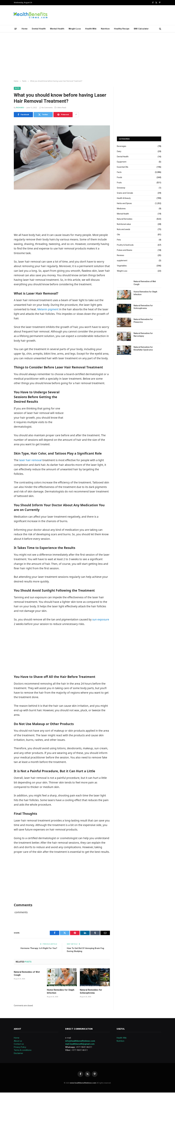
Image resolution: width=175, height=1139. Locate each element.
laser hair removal (30, 460)
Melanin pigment (48, 309)
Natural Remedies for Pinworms (143, 320)
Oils (118, 234)
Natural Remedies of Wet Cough (27, 973)
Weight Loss (75, 28)
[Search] (160, 29)
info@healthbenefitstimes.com (80, 1041)
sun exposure (100, 619)
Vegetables (122, 266)
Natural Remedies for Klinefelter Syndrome (143, 348)
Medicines (121, 208)
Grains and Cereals (125, 193)
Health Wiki (90, 28)
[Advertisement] (87, 56)
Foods (119, 177)
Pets (119, 240)
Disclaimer (18, 1053)
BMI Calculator (141, 28)
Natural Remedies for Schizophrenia (91, 991)
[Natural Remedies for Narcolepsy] (124, 336)
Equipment (121, 162)
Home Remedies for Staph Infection (60, 991)
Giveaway (121, 188)
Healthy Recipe (121, 28)
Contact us (19, 1044)
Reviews (120, 255)
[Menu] (15, 29)
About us (18, 1041)
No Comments (47, 108)
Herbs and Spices (124, 203)
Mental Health (57, 28)
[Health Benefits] (30, 15)
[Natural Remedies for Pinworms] (124, 322)
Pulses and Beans (124, 250)
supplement (122, 260)
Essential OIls (122, 167)
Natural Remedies (124, 219)
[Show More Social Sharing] (76, 114)
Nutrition (105, 28)
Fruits (119, 182)
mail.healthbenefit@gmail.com (79, 1044)
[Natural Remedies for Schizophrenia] (95, 977)
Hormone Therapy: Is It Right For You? (39, 948)
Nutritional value (124, 224)
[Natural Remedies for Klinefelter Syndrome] (124, 350)
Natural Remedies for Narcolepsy (143, 334)
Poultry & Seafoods (125, 245)
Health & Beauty (124, 198)
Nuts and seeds (123, 229)
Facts (17, 88)
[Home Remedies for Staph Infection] (62, 977)
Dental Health (39, 28)
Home (24, 28)
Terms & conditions (22, 1050)
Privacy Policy (20, 1047)
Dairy (119, 151)
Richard (20, 108)
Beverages (121, 146)
